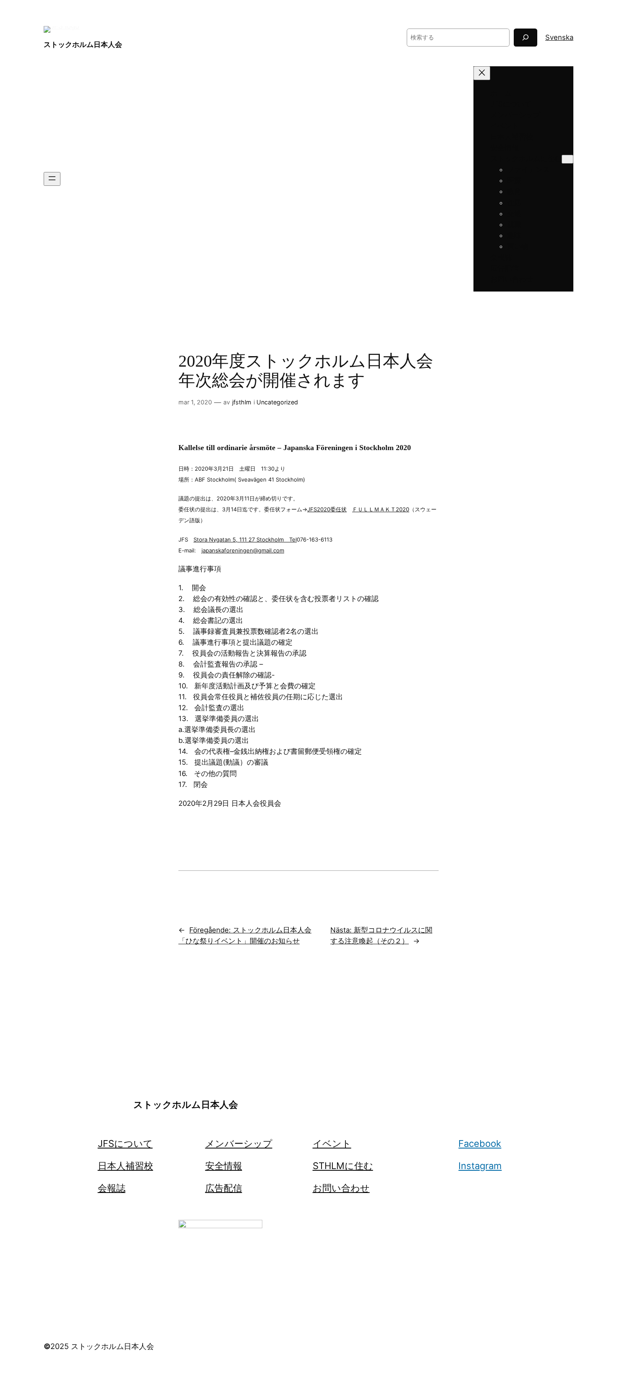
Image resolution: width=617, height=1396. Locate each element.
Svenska (559, 37)
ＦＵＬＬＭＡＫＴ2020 (380, 509)
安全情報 (223, 1165)
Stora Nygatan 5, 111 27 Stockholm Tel (245, 539)
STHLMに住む (343, 1165)
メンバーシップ (238, 1143)
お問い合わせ (341, 1187)
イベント (332, 1143)
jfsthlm (241, 402)
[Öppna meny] (52, 179)
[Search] (525, 38)
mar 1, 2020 (195, 402)
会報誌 (111, 1187)
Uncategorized (277, 402)
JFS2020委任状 (327, 509)
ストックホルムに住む (526, 158)
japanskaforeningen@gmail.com (242, 550)
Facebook (479, 1143)
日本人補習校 (125, 1165)
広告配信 (223, 1187)
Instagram (480, 1165)
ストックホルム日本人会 (83, 44)
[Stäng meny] (481, 73)
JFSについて (125, 1143)
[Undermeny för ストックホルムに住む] (567, 159)
